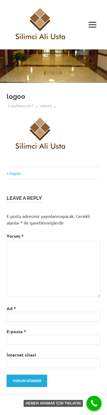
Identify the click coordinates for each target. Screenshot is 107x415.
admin (46, 105)
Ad (11, 308)
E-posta (16, 331)
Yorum (15, 236)
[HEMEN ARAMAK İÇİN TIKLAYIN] (94, 403)
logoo (15, 173)
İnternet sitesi (21, 355)
